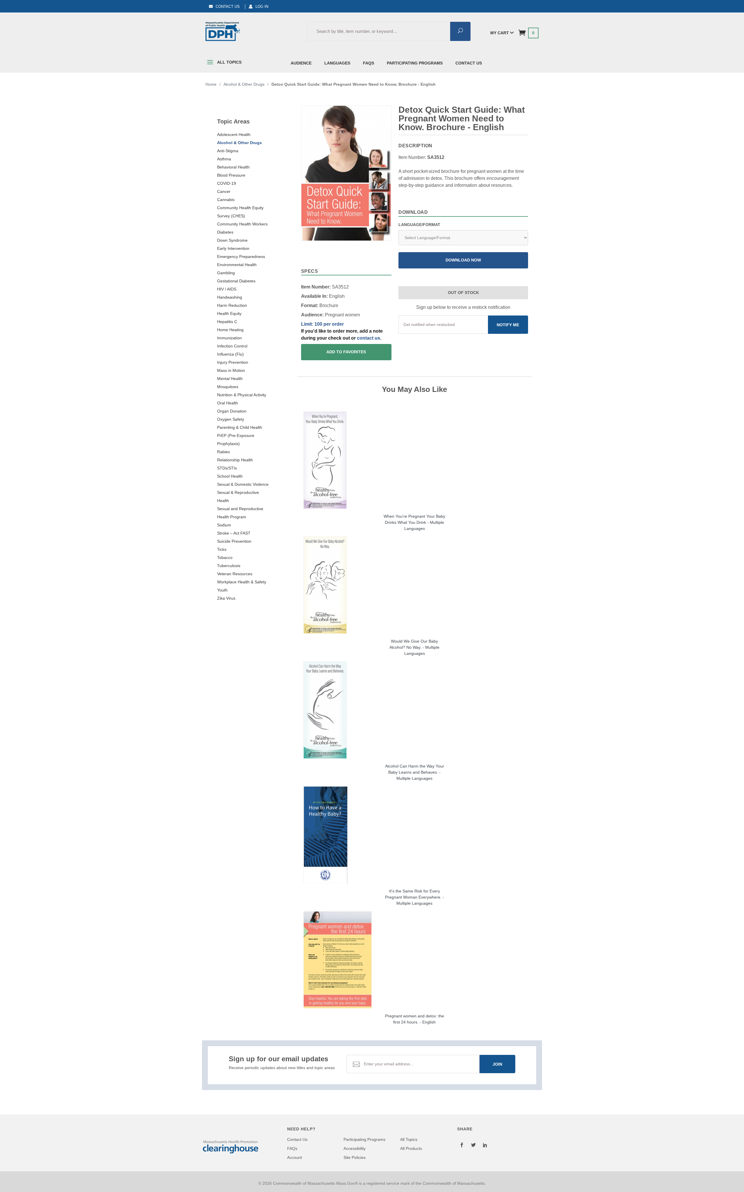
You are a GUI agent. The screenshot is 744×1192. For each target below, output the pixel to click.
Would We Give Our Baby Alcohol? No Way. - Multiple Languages (414, 647)
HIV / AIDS (226, 289)
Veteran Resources (234, 573)
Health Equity (229, 313)
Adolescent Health (234, 134)
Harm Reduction (232, 305)
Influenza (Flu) (230, 354)
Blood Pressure (231, 175)
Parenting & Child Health (239, 427)
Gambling (226, 272)
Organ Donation (231, 411)
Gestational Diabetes (236, 281)
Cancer (223, 191)
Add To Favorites (346, 352)
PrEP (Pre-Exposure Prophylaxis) (235, 439)
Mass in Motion (231, 370)
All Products (411, 1148)
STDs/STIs (227, 468)
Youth (222, 590)
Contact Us (228, 6)
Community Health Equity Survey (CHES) (240, 211)
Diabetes (225, 232)
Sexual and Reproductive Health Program (240, 512)
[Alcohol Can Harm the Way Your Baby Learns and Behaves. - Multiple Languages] (414, 710)
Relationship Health (235, 460)
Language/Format (419, 225)
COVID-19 (226, 183)
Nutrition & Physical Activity (241, 394)
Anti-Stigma (227, 150)
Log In (261, 6)
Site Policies (355, 1157)
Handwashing (229, 297)
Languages (337, 63)
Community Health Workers (242, 224)
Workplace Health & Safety (241, 582)
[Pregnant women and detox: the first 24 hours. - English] (414, 959)
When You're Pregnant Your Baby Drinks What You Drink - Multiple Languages (414, 522)
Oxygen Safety (230, 419)
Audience (301, 63)
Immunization (229, 338)
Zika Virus (226, 598)
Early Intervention (233, 248)
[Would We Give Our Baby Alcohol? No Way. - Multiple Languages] (414, 585)
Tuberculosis (228, 565)
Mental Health (230, 378)
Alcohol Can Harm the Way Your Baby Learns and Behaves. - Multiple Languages (414, 772)
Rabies (223, 451)
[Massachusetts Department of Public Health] (222, 31)
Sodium (224, 525)
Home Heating (230, 329)
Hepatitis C (227, 321)
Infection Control (232, 346)
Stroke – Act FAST (234, 533)
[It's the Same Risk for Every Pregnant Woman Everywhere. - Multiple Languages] (414, 834)
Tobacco (225, 557)
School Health (230, 476)
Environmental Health (237, 264)
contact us (368, 338)
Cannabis (226, 199)
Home (211, 84)
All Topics (229, 62)
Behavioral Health (233, 167)
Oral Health (227, 403)
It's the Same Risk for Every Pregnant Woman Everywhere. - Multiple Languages (414, 897)
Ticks (221, 549)
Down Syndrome (232, 240)
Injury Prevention (232, 362)
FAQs (368, 63)
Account (294, 1157)
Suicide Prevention (234, 541)
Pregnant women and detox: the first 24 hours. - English (414, 1019)
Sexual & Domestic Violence (243, 484)
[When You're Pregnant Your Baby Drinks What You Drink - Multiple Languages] (414, 460)
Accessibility (355, 1148)
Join (497, 1064)
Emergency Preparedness (241, 256)
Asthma (224, 159)
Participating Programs (415, 63)
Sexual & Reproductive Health (238, 496)
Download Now (463, 260)
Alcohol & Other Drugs (239, 142)
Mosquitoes (227, 386)
